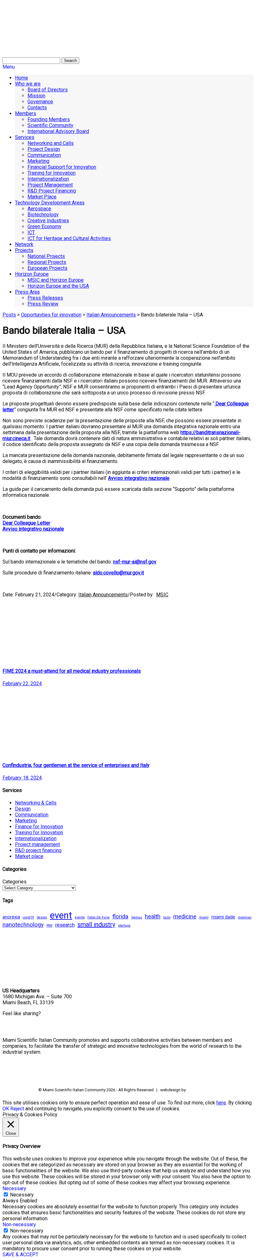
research (65, 925)
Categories (14, 882)
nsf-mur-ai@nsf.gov (134, 562)
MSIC (162, 595)
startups (124, 925)
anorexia (11, 916)
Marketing (26, 821)
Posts (9, 315)
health (152, 916)
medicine (184, 916)
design (42, 917)
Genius (136, 917)
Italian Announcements (111, 315)
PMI (49, 925)
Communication (31, 815)
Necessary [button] (14, 1188)
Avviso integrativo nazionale (33, 529)
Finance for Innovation (39, 827)
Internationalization (36, 838)
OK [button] (5, 1109)
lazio (166, 917)
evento (80, 917)
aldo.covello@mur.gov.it (118, 573)
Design (23, 809)
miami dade (223, 916)
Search (70, 60)
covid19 (28, 917)
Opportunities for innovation (51, 315)
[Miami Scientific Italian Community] (18, 34)
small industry (96, 924)
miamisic (245, 917)
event (61, 915)
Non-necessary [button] (19, 1224)
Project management (37, 844)
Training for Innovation (39, 833)
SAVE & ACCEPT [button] (20, 1254)
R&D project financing (38, 850)
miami (204, 917)
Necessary (22, 1195)
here (221, 1103)
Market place (29, 856)
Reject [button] (17, 1109)
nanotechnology (23, 924)
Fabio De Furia (98, 917)
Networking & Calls (36, 803)
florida (120, 916)
